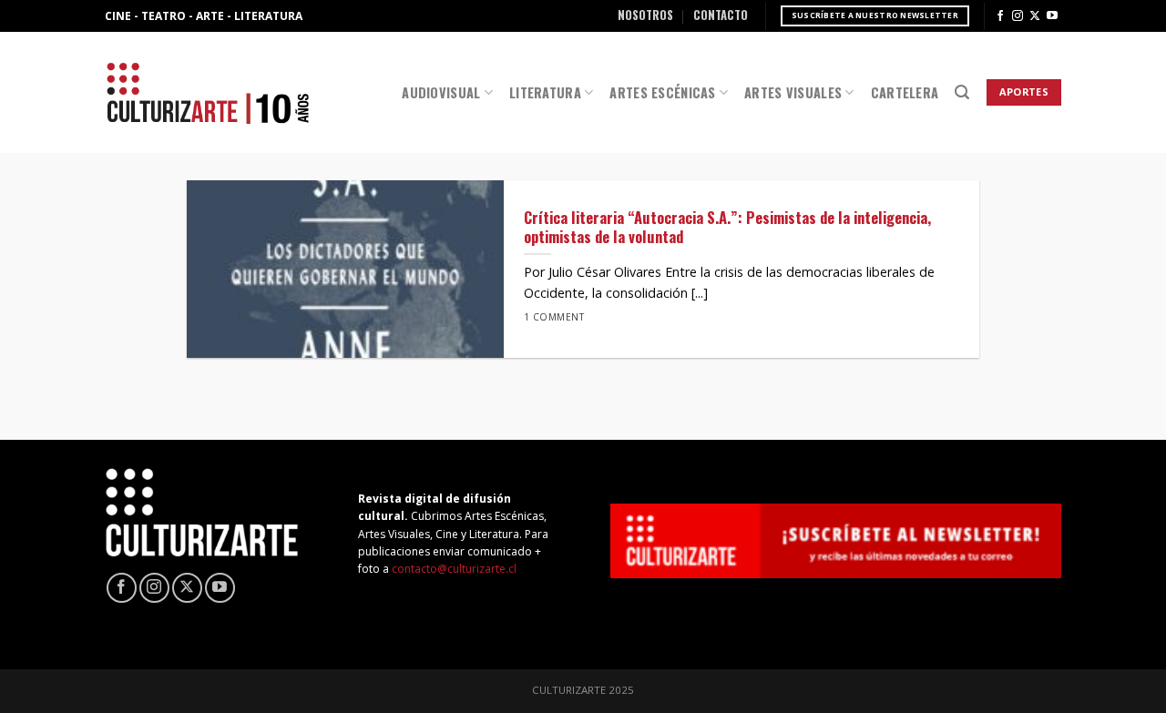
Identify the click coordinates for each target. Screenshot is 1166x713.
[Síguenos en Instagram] (1017, 16)
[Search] (962, 92)
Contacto (720, 15)
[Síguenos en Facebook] (1000, 16)
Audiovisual (441, 92)
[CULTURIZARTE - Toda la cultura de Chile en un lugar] (208, 92)
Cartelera (905, 92)
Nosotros (645, 15)
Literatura (545, 92)
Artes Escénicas (662, 92)
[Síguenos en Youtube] (1052, 16)
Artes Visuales (793, 92)
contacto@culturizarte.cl (454, 568)
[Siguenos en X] (1034, 16)
